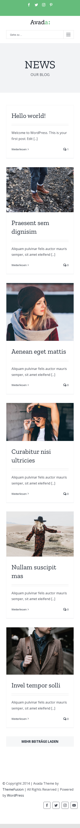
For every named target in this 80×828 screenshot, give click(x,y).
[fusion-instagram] (65, 805)
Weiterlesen (19, 149)
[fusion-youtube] (74, 805)
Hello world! (28, 116)
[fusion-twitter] (56, 805)
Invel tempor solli (35, 685)
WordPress (15, 795)
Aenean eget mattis (38, 351)
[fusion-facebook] (46, 805)
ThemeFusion (13, 789)
